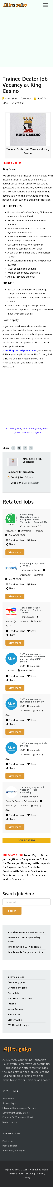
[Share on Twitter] (19, 448)
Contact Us (26, 1173)
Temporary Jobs (16, 982)
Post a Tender (10, 1145)
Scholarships (9, 1103)
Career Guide (15, 1020)
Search (12, 910)
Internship (18, 102)
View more (15, 552)
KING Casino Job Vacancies (32, 460)
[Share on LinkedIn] (25, 448)
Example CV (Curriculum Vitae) (18, 1117)
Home (13, 1173)
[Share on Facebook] (13, 448)
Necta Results (15, 1009)
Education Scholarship (20, 998)
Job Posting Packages (14, 1150)
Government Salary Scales (16, 1112)
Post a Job (13, 993)
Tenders (12, 1003)
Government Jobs (17, 987)
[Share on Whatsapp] (31, 448)
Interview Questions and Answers (20, 1108)
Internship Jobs (16, 977)
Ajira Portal (14, 1014)
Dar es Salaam (31, 482)
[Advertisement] (26, 38)
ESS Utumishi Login (18, 1025)
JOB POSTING (26, 840)
